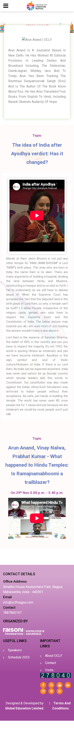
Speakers (15, 650)
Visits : (50, 670)
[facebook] (43, 685)
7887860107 (12, 613)
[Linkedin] (68, 685)
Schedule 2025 (19, 657)
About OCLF (53, 656)
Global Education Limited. (24, 708)
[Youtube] (60, 685)
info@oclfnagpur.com (18, 602)
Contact (50, 663)
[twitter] (51, 685)
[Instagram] (43, 691)
